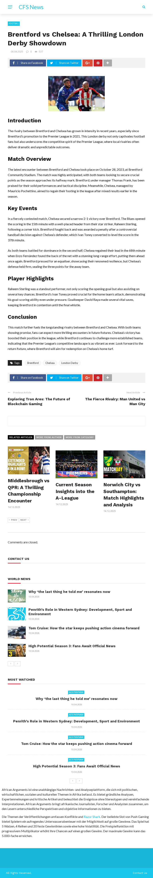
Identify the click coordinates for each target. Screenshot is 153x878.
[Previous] (11, 663)
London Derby (69, 362)
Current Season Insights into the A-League (75, 491)
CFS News (31, 7)
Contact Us (140, 872)
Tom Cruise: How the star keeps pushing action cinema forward (83, 628)
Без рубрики (76, 692)
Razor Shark (92, 817)
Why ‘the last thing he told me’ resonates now (69, 592)
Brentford (33, 362)
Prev (14, 520)
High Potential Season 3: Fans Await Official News (72, 646)
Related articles (20, 437)
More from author (49, 437)
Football (14, 23)
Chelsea (50, 362)
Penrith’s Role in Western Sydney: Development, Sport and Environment (76, 721)
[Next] (18, 663)
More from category (80, 437)
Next (23, 520)
